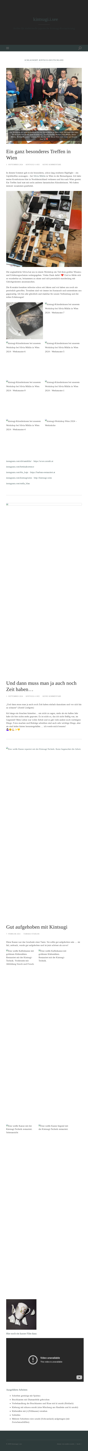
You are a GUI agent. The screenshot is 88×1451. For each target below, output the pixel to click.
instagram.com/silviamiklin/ (19, 461)
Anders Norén (69, 1444)
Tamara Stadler (31, 934)
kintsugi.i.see (45, 19)
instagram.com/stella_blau (18, 483)
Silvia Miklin (40, 176)
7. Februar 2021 (13, 934)
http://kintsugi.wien (43, 478)
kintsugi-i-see (33, 164)
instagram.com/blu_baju (17, 472)
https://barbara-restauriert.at (42, 472)
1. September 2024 (14, 164)
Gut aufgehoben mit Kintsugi (36, 927)
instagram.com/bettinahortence (20, 466)
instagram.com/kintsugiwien (19, 478)
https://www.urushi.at (43, 461)
